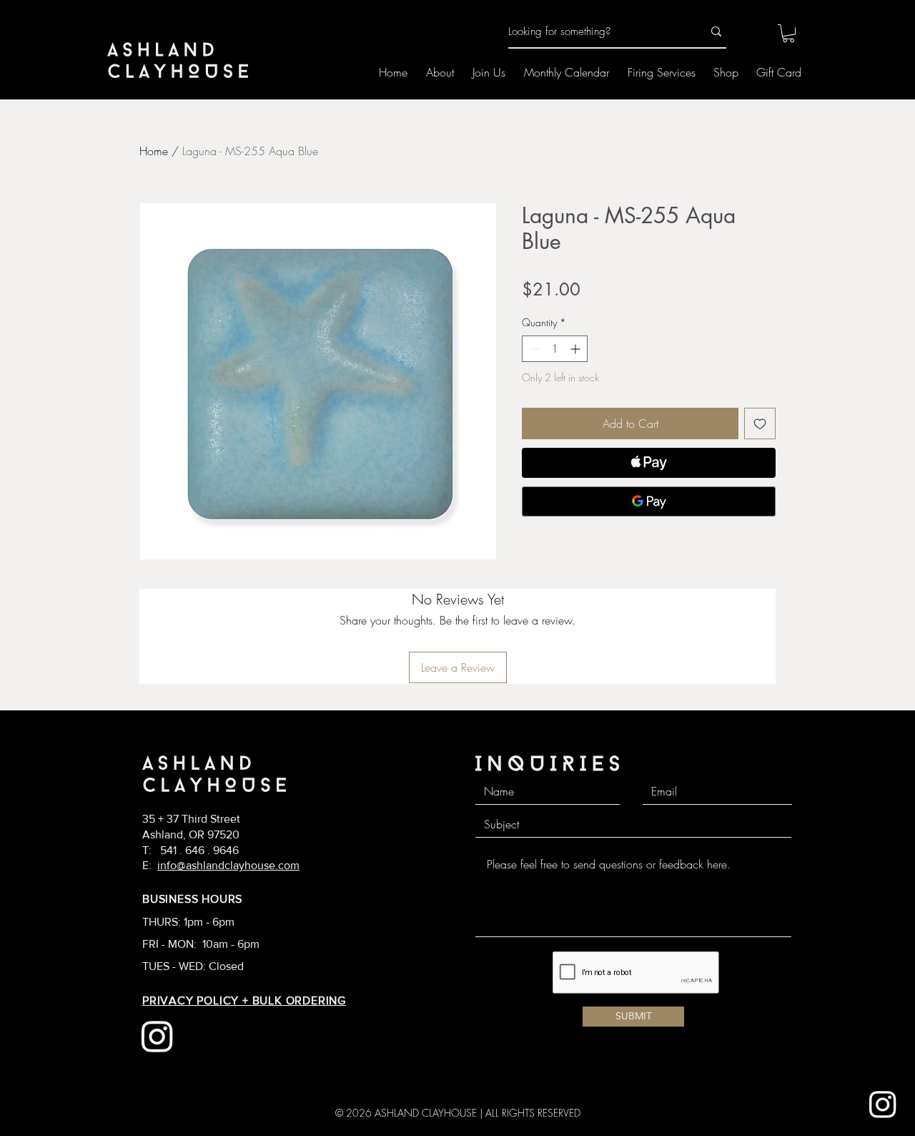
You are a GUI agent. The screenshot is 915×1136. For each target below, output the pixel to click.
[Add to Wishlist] (760, 423)
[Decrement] (533, 348)
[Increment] (576, 348)
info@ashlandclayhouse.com (228, 865)
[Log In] (749, 32)
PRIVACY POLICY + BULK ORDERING (244, 1000)
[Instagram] (883, 1104)
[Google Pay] (649, 501)
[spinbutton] (555, 348)
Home (153, 151)
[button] (788, 33)
